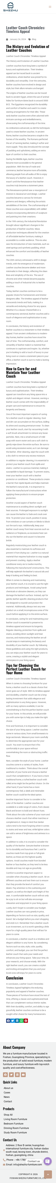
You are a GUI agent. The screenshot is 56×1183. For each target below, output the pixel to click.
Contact (8, 1101)
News (7, 1097)
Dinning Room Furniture (16, 1128)
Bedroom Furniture (13, 1123)
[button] (8, 1021)
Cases (7, 1092)
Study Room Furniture (15, 1132)
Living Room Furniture (15, 1119)
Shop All (8, 1114)
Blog (34, 39)
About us (8, 1088)
